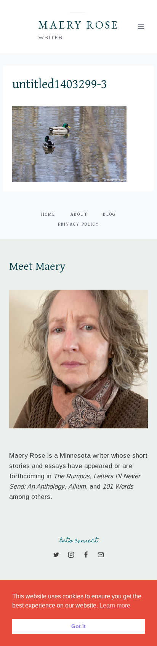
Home (48, 214)
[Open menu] (141, 26)
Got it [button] (78, 626)
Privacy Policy (78, 224)
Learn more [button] (114, 605)
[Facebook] (86, 554)
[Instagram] (70, 554)
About (79, 214)
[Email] (101, 554)
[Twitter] (56, 554)
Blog (109, 214)
